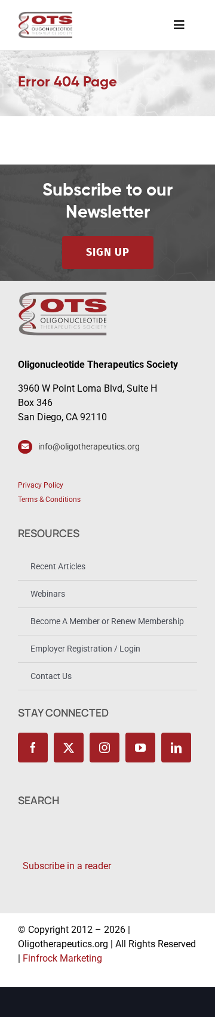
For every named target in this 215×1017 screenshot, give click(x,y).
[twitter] (69, 747)
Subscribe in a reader (64, 866)
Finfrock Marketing (62, 958)
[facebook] (33, 747)
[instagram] (104, 747)
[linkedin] (176, 747)
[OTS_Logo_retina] (45, 15)
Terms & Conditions (49, 499)
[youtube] (140, 747)
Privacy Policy (40, 485)
